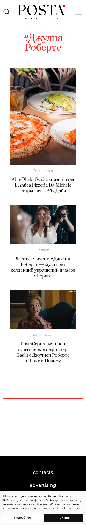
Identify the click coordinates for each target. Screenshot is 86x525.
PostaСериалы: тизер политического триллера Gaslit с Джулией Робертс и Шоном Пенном (43, 352)
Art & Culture (43, 335)
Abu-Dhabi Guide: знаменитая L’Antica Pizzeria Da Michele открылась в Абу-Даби (43, 185)
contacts (43, 472)
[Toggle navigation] (77, 12)
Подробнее (22, 517)
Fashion (43, 250)
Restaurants (43, 171)
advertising (43, 485)
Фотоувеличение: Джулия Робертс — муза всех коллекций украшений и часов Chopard (43, 267)
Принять (63, 517)
